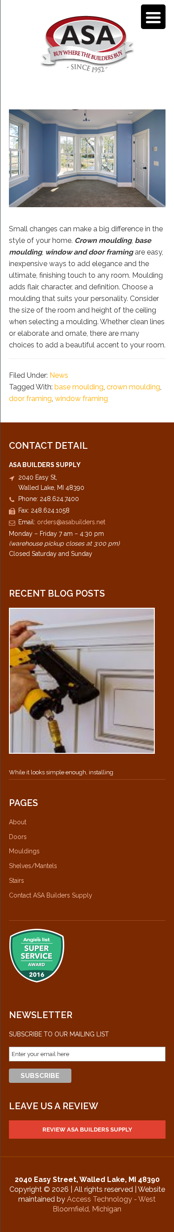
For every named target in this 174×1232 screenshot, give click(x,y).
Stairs (16, 880)
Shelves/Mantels (33, 865)
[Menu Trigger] (153, 16)
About (17, 822)
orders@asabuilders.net (71, 522)
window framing (81, 398)
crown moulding (133, 387)
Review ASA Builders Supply (87, 1129)
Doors (18, 836)
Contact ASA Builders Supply (50, 895)
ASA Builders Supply (87, 44)
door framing (30, 398)
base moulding (79, 387)
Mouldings (24, 851)
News (59, 375)
